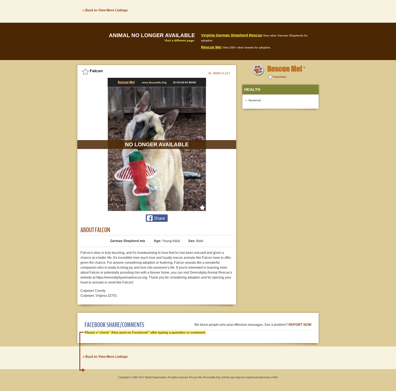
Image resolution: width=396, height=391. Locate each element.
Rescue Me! (211, 47)
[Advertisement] (244, 11)
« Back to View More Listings (105, 10)
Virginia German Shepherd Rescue (231, 35)
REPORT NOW (300, 324)
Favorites (279, 76)
